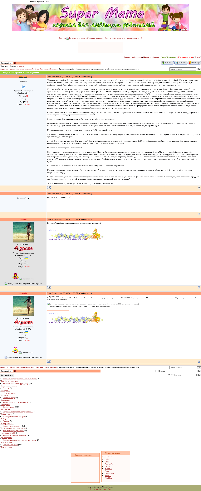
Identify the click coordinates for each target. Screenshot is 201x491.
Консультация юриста (10, 386)
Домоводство (6, 438)
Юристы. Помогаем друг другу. (16, 383)
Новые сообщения (151, 57)
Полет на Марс (9, 397)
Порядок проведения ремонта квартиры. (19, 440)
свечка (107, 466)
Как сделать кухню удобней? (15, 435)
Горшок (6, 421)
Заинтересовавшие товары (14, 416)
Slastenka (109, 457)
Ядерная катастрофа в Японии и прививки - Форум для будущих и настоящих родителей (105, 38)
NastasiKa (20, 66)
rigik (107, 459)
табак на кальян (9, 393)
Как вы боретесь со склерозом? (16, 402)
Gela (107, 461)
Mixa (107, 471)
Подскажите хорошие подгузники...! (18, 412)
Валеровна (109, 473)
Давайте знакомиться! (10, 381)
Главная (62, 38)
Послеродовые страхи (12, 426)
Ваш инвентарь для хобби (13, 430)
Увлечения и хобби (8, 433)
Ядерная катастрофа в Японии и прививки (74, 69)
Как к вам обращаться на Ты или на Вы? (19, 379)
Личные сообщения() (133, 57)
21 (27, 264)
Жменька (108, 468)
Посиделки (5, 390)
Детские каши (8, 407)
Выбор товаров (7, 414)
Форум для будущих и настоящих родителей (16, 69)
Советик (6, 388)
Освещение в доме (10, 445)
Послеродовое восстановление (13, 428)
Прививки (53, 69)
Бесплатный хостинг (98, 489)
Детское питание (7, 409)
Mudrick (108, 478)
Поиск (197, 57)
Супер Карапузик (41, 69)
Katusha (108, 476)
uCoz (109, 489)
